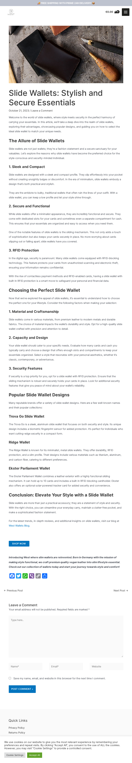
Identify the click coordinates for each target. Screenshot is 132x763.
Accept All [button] (34, 755)
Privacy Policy (17, 727)
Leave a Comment (42, 110)
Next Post (121, 590)
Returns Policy (17, 732)
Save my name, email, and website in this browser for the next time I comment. (59, 678)
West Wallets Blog (19, 525)
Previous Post (13, 590)
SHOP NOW (19, 543)
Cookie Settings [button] (14, 755)
